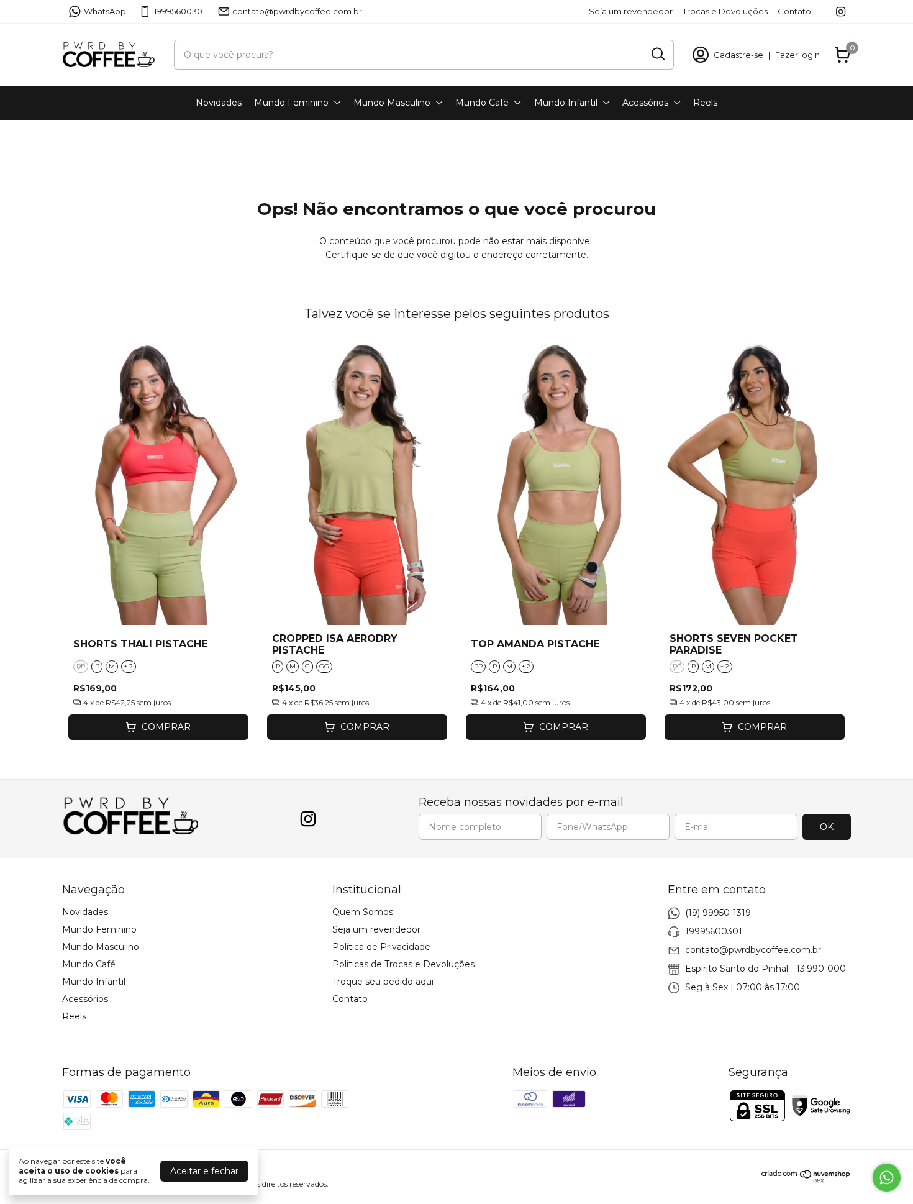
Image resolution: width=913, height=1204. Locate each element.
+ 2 (128, 666)
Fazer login (797, 55)
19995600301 (179, 11)
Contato (794, 11)
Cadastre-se (738, 55)
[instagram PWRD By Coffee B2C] (840, 11)
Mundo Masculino (391, 102)
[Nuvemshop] (806, 1179)
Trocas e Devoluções (725, 11)
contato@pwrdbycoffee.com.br (297, 11)
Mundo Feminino (291, 102)
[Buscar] (657, 54)
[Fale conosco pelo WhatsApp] (887, 1178)
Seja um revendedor (631, 11)
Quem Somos (362, 912)
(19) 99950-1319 (718, 912)
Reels (705, 102)
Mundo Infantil (565, 102)
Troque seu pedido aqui (383, 981)
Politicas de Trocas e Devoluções (403, 964)
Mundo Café (482, 102)
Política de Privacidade (381, 946)
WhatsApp (105, 11)
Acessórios (645, 102)
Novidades (219, 102)
